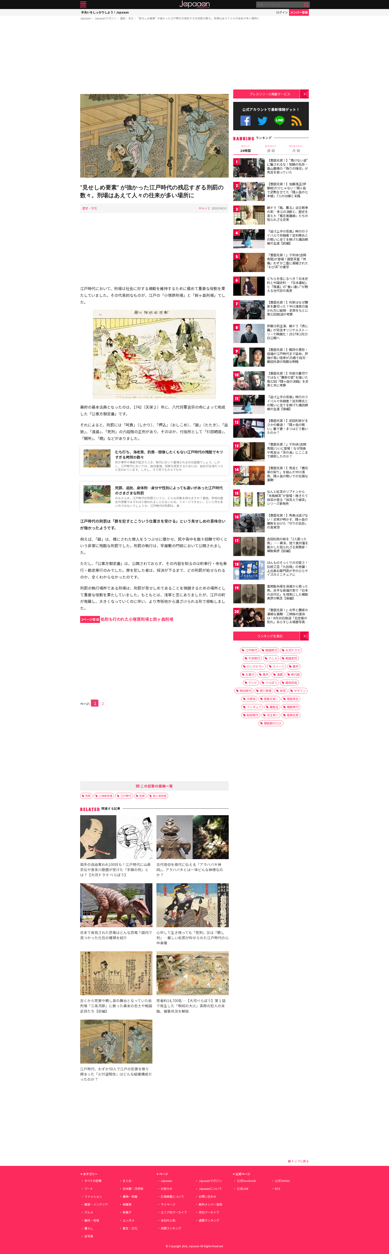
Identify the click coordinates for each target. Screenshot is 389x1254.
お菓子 (250, 674)
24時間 (245, 149)
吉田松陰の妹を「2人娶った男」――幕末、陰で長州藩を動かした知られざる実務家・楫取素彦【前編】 (287, 544)
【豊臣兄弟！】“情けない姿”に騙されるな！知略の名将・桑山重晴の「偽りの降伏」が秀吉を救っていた (287, 166)
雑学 (296, 666)
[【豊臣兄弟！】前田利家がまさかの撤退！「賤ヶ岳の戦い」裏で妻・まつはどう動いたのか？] (249, 429)
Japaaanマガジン (105, 18)
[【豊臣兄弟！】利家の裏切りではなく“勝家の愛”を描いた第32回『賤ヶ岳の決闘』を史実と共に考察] (249, 381)
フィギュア (254, 707)
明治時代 (245, 691)
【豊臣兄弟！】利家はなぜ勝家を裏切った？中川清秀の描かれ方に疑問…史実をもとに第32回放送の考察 (287, 308)
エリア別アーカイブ (174, 1212)
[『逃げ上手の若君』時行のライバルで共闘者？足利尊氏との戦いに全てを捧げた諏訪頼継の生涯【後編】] (249, 405)
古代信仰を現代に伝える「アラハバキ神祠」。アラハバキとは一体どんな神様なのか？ (189, 869)
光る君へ (272, 715)
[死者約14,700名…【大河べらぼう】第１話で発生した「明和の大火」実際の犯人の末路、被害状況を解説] (192, 974)
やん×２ (204, 208)
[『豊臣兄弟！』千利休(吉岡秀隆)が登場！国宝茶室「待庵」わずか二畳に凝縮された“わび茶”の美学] (249, 263)
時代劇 (295, 674)
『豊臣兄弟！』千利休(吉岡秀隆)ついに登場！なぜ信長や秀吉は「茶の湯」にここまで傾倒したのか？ (287, 450)
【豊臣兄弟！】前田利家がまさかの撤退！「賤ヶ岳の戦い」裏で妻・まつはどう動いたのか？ (287, 426)
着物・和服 (130, 1196)
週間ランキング (209, 1220)
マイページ (168, 1204)
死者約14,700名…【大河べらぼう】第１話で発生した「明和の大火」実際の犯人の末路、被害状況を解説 (191, 1005)
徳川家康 (265, 691)
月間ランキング (171, 1228)
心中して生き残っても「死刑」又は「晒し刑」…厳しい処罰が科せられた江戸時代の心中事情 (192, 937)
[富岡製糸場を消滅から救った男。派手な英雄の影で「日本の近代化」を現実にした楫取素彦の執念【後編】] (249, 594)
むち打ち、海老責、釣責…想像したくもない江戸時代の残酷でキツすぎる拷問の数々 (169, 454)
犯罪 (142, 796)
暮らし (88, 1228)
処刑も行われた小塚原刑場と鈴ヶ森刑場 (127, 619)
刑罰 (88, 796)
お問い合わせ (207, 1196)
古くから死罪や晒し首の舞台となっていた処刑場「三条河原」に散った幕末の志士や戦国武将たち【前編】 (116, 1005)
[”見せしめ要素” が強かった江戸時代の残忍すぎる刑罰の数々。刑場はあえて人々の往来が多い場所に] (154, 136)
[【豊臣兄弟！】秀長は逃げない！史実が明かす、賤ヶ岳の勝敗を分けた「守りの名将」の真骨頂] (249, 523)
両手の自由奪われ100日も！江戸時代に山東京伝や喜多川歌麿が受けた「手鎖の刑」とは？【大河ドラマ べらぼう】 (115, 869)
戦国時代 (271, 650)
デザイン (300, 691)
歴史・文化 (127, 18)
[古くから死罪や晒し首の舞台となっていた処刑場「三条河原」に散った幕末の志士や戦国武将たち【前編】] (116, 974)
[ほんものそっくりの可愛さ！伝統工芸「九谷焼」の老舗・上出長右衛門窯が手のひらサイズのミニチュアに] (249, 571)
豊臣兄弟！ (271, 699)
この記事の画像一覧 (156, 785)
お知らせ (166, 1188)
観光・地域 (91, 1220)
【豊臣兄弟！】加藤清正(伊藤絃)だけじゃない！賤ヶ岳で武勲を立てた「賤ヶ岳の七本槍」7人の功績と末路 (287, 189)
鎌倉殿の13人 (273, 723)
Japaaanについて (210, 1188)
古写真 (88, 1236)
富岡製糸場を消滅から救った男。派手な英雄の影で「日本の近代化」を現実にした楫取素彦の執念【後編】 (287, 592)
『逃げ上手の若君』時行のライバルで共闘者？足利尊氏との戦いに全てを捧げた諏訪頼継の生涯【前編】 (287, 237)
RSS (296, 121)
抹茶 (283, 691)
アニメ (272, 658)
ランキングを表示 (270, 636)
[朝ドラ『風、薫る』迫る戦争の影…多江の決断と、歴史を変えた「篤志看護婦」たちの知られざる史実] (249, 216)
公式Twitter (262, 121)
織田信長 (291, 682)
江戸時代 (125, 796)
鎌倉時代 (293, 707)
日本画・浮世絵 (133, 1188)
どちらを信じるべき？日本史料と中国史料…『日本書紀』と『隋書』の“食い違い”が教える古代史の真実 (287, 284)
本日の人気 (168, 1220)
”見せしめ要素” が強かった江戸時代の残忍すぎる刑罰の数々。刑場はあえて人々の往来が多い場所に (199, 18)
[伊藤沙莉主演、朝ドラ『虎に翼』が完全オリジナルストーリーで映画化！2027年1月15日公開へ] (249, 334)
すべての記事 (93, 1180)
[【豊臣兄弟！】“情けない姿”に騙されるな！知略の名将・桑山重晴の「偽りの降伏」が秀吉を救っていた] (249, 168)
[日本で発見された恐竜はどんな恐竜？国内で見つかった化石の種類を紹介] (116, 906)
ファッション (93, 1196)
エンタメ (128, 1220)
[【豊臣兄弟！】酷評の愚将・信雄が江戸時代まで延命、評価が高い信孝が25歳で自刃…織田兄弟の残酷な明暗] (249, 358)
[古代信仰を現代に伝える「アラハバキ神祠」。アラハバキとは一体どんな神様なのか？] (192, 837)
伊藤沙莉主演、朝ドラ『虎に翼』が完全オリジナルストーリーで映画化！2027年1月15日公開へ (287, 331)
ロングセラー (255, 666)
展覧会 (274, 707)
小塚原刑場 (105, 796)
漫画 (280, 674)
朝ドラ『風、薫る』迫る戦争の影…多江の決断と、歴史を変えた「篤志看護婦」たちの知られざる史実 (287, 213)
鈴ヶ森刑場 (159, 796)
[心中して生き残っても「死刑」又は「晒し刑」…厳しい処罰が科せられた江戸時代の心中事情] (192, 906)
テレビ (252, 682)
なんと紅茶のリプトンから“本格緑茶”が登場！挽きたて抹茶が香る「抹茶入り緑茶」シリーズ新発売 (287, 497)
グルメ (88, 1212)
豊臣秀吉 (293, 699)
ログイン (282, 12)
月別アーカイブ (209, 1212)
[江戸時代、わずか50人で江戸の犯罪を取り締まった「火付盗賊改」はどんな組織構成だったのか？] (116, 1042)
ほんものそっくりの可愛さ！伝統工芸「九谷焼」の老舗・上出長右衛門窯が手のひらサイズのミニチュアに (287, 568)
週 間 (271, 149)
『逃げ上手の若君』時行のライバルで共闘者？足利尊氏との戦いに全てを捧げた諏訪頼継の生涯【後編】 (287, 402)
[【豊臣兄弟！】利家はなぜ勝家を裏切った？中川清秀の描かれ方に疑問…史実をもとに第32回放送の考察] (249, 310)
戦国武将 (291, 658)
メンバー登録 (299, 12)
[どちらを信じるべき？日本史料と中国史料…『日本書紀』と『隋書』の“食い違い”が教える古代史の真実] (249, 287)
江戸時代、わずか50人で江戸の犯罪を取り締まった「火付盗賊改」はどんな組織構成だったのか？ (116, 1074)
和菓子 (127, 1212)
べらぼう (271, 682)
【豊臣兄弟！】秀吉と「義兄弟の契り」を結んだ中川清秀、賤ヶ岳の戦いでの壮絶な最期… (287, 473)
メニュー (83, 4)
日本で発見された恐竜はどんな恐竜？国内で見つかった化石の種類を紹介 (116, 935)
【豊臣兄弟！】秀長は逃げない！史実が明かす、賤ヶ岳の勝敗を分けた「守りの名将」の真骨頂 (287, 521)
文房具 (251, 699)
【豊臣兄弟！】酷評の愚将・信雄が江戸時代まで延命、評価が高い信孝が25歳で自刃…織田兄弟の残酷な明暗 (288, 355)
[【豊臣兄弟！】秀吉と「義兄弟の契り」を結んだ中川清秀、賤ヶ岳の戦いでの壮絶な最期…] (249, 476)
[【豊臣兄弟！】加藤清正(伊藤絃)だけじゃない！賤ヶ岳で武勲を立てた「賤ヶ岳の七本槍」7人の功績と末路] (249, 192)
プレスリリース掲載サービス (269, 94)
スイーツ (278, 666)
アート (88, 1188)
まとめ (127, 1180)
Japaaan (194, 5)
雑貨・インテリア (96, 1204)
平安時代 (254, 658)
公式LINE (279, 121)
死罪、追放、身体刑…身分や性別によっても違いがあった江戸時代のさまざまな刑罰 (169, 490)
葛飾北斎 (293, 715)
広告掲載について (172, 1196)
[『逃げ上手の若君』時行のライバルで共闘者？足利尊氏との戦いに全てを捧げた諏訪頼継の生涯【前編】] (249, 239)
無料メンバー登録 (210, 1204)
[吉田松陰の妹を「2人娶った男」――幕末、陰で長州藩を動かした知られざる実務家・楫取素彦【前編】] (249, 547)
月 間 (296, 149)
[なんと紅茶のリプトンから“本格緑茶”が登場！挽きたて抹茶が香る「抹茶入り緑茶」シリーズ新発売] (249, 500)
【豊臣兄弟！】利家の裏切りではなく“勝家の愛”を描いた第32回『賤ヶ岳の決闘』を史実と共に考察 (287, 379)
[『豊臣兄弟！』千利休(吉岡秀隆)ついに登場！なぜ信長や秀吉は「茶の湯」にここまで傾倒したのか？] (249, 452)
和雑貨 (127, 1204)
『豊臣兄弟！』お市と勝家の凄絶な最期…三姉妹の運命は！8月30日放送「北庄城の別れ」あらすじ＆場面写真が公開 (287, 617)
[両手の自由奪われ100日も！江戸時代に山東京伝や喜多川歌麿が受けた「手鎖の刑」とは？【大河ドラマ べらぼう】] (116, 837)
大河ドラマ (292, 650)
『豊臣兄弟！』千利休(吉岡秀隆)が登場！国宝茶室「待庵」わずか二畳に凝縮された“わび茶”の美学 (287, 260)
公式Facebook (245, 121)
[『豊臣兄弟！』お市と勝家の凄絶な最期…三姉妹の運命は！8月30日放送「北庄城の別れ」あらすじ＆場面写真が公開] (249, 618)
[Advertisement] (154, 57)
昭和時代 (252, 715)
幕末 (266, 674)
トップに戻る (300, 1161)
